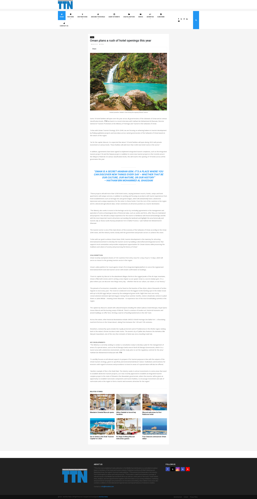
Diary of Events (114, 17)
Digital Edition (129, 17)
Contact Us (64, 26)
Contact (186, 497)
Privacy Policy (194, 497)
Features (70, 17)
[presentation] (94, 84)
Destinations (82, 17)
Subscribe (160, 17)
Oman (92, 37)
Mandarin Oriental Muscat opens (102, 412)
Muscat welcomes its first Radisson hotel (151, 413)
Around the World (98, 17)
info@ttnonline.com (107, 486)
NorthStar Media (103, 496)
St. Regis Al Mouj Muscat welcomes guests (125, 438)
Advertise (150, 17)
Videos (140, 17)
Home (62, 17)
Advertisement (178, 497)
